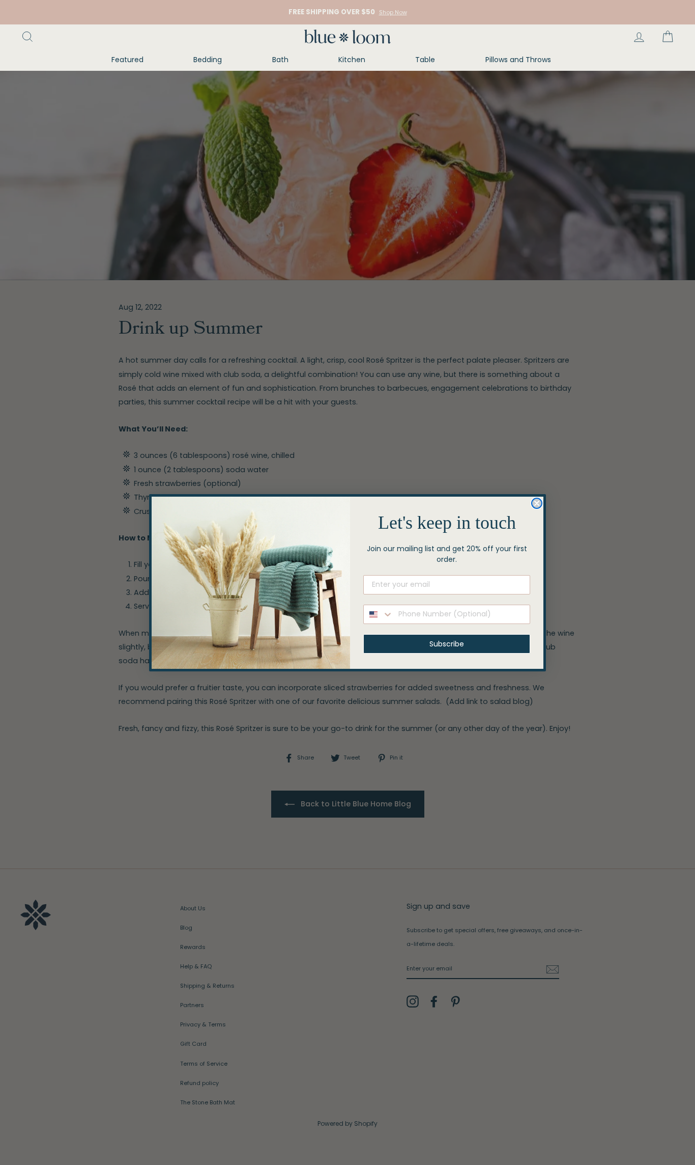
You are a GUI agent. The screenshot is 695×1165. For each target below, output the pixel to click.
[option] (347, 12)
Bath (280, 60)
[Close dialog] (537, 503)
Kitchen (351, 60)
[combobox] (378, 614)
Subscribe (446, 644)
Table (425, 60)
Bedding (207, 60)
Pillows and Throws (518, 60)
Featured (127, 60)
